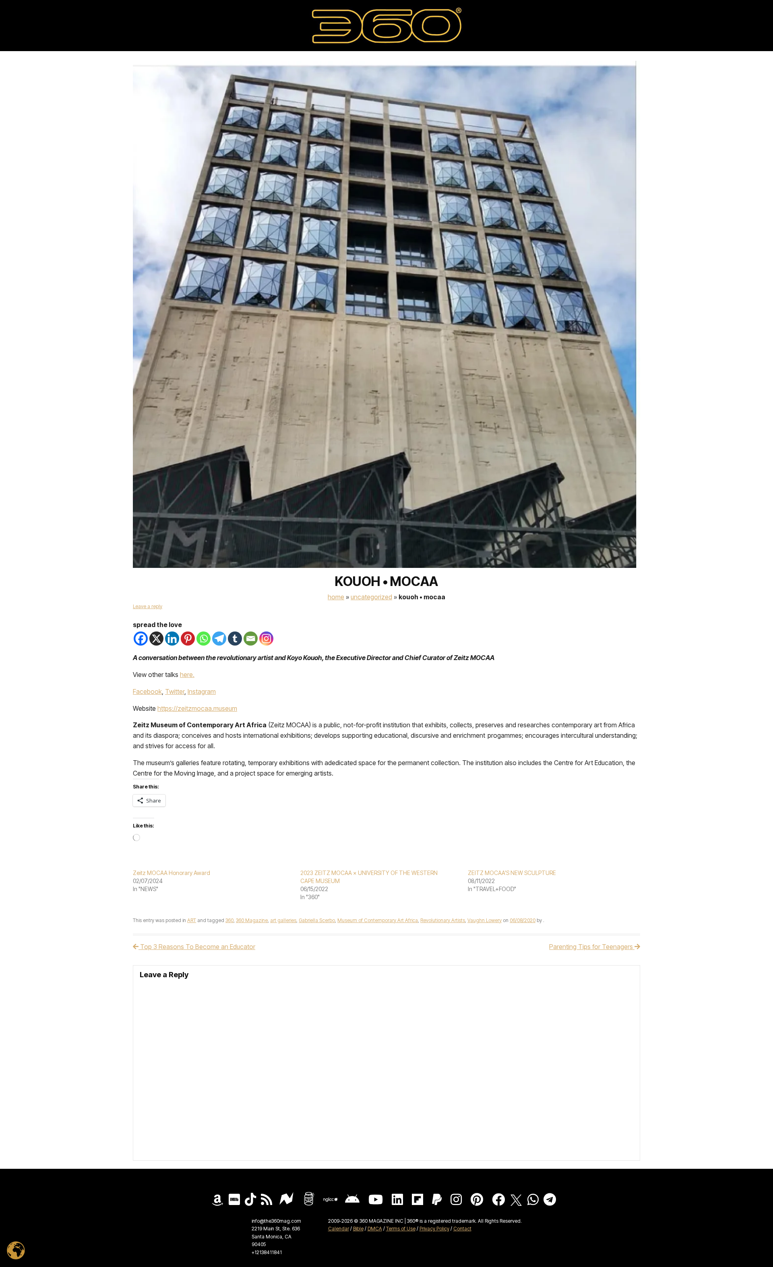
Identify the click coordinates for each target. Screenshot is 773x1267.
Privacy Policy (434, 1229)
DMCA (375, 1229)
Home (336, 597)
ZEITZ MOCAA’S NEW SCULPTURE (512, 872)
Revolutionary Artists (442, 920)
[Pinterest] (188, 638)
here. (187, 675)
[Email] (251, 638)
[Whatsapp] (203, 638)
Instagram (202, 691)
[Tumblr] (235, 638)
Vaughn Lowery (484, 920)
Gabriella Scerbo (317, 920)
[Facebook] (141, 638)
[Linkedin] (172, 638)
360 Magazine (252, 920)
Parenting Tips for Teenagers (592, 947)
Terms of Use (400, 1229)
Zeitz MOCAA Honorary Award (171, 872)
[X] (156, 638)
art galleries (283, 920)
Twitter (174, 691)
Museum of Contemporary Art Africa (377, 920)
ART (191, 920)
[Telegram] (219, 638)
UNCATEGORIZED (371, 597)
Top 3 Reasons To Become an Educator (196, 947)
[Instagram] (266, 638)
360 (229, 920)
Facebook (147, 691)
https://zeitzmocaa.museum (197, 708)
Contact (462, 1229)
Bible (358, 1229)
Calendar (338, 1229)
